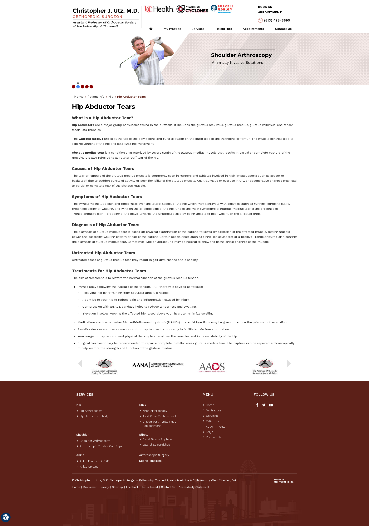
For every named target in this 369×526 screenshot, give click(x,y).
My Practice (172, 29)
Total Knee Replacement (159, 416)
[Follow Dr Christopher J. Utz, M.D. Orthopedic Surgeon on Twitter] (264, 405)
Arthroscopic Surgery (154, 455)
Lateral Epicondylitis (156, 444)
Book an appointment (270, 9)
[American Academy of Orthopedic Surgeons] (211, 367)
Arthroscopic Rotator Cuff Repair (102, 446)
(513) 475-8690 (277, 20)
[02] (78, 86)
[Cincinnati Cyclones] (192, 9)
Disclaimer (89, 487)
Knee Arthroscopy (155, 411)
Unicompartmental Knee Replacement (159, 424)
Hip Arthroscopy (91, 411)
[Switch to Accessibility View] (6, 517)
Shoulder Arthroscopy (95, 441)
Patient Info (223, 29)
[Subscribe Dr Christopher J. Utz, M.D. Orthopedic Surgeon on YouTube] (270, 405)
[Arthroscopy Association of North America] (157, 365)
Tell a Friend (150, 487)
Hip (111, 96)
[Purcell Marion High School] (222, 9)
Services (198, 29)
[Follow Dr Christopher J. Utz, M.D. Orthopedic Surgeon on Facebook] (257, 405)
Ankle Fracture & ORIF (94, 461)
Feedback (132, 487)
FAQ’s (209, 432)
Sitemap (117, 487)
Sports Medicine (150, 461)
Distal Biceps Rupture (157, 439)
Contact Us (283, 29)
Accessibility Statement (194, 487)
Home (79, 96)
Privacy (104, 487)
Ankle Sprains (89, 466)
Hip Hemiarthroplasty (94, 416)
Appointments (253, 29)
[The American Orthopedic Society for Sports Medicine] (104, 367)
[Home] (151, 28)
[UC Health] (159, 9)
